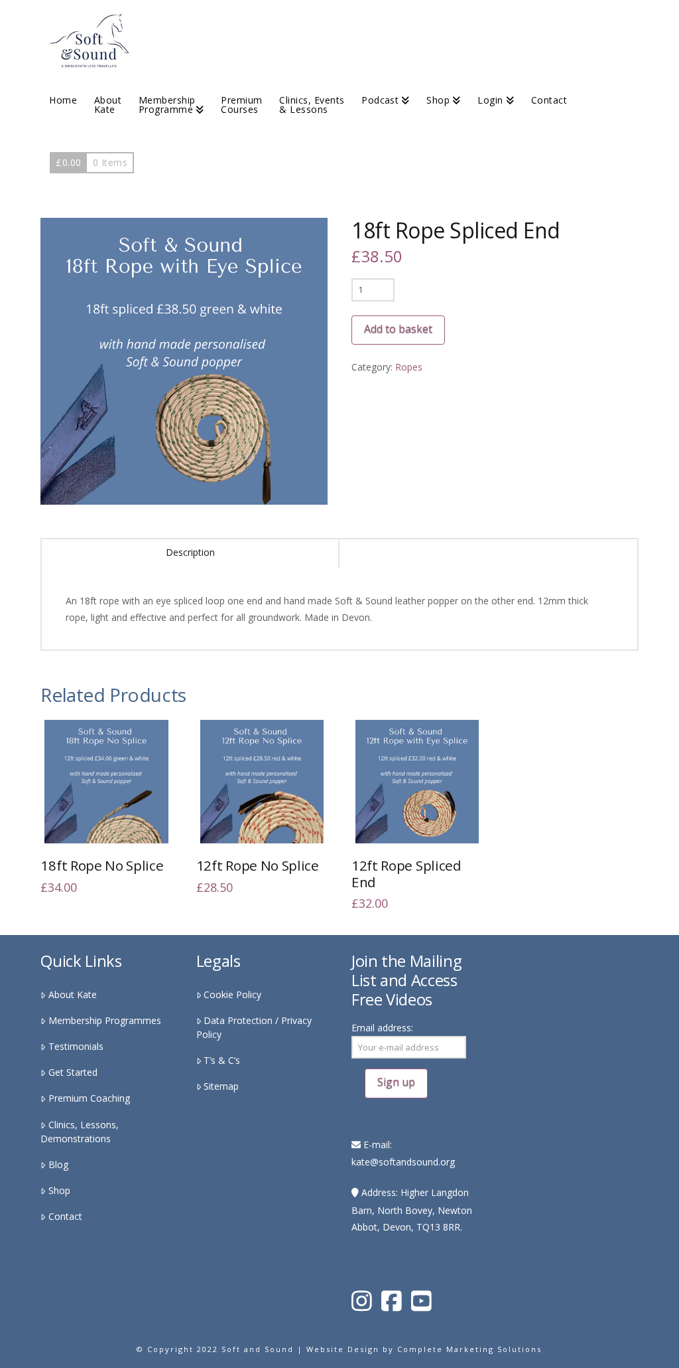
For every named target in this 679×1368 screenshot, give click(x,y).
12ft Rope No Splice (257, 865)
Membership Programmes (104, 1020)
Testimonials (75, 1046)
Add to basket (398, 328)
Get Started (72, 1072)
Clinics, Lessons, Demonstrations (79, 1131)
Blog (58, 1164)
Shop (59, 1190)
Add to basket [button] (113, 823)
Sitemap (221, 1086)
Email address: (382, 1027)
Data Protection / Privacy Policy (254, 1027)
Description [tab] (190, 552)
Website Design (342, 1349)
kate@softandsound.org (403, 1161)
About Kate (72, 994)
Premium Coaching (88, 1098)
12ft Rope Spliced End (406, 873)
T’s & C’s (222, 1060)
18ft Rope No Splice (101, 865)
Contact (65, 1216)
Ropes (408, 367)
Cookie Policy (232, 994)
